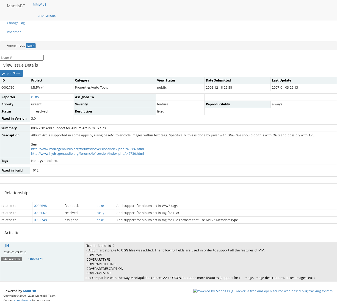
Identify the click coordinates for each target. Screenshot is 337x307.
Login (30, 46)
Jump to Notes (11, 73)
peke (100, 205)
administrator (22, 300)
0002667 (40, 213)
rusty (35, 97)
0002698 (40, 205)
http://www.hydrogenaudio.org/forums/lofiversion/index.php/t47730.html (87, 153)
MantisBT (30, 291)
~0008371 (35, 258)
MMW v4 (40, 4)
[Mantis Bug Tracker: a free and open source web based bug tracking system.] (263, 291)
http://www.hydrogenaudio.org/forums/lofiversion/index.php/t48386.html (87, 149)
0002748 (40, 220)
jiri (7, 245)
